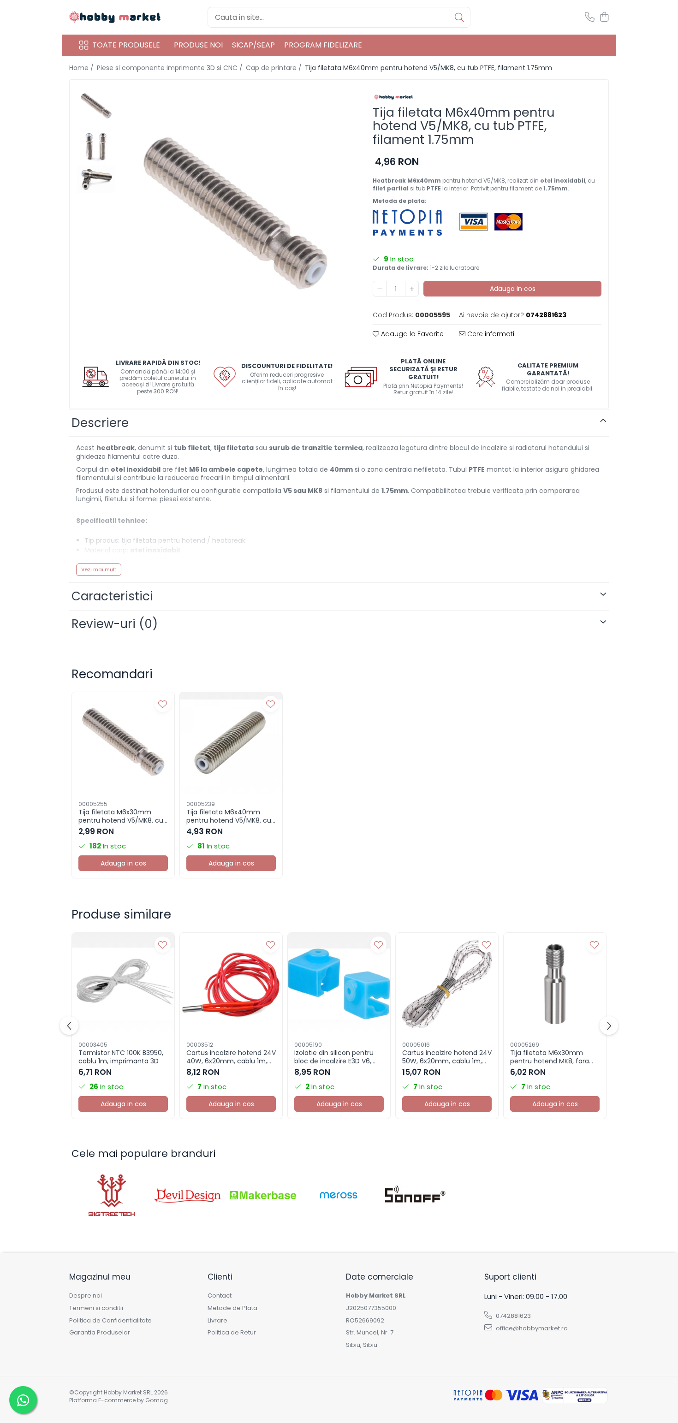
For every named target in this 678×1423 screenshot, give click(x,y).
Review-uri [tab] (114, 624)
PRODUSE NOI (198, 45)
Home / (82, 67)
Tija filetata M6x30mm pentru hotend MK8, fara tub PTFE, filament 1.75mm (552, 1057)
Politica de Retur (232, 1332)
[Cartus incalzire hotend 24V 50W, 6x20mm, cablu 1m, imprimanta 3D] (447, 984)
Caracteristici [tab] (112, 596)
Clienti (220, 1276)
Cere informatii (490, 333)
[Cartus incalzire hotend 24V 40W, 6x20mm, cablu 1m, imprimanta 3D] (231, 984)
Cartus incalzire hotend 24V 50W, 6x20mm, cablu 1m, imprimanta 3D (447, 1057)
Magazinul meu (100, 1276)
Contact (220, 1296)
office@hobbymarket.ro (531, 1328)
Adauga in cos (512, 288)
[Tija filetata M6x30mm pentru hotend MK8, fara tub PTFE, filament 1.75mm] (555, 984)
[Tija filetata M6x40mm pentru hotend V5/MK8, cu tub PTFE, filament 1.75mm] (235, 216)
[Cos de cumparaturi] (604, 17)
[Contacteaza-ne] (590, 17)
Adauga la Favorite (411, 333)
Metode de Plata (232, 1308)
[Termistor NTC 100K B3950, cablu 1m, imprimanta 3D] (123, 984)
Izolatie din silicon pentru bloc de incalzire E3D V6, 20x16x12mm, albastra (334, 1057)
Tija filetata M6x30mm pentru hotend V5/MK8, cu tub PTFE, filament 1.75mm (120, 816)
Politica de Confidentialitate (110, 1320)
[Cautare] (459, 17)
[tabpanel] (235, 216)
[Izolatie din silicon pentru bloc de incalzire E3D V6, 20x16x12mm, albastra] (339, 984)
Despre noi (85, 1296)
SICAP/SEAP (253, 45)
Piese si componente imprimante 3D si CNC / (170, 67)
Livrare (217, 1320)
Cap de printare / (274, 67)
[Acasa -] (115, 17)
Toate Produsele (126, 45)
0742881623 (512, 1315)
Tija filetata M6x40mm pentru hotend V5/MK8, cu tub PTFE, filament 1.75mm (228, 816)
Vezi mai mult (98, 569)
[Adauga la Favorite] (163, 704)
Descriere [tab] (100, 423)
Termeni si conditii (96, 1308)
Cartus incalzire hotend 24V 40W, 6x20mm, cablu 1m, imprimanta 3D (231, 1057)
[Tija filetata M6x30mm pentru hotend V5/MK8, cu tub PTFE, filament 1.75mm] (123, 743)
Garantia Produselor (99, 1332)
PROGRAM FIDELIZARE (323, 45)
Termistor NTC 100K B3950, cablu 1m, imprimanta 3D (120, 1057)
